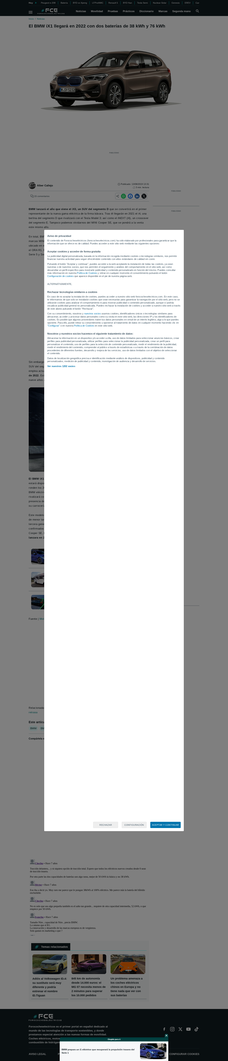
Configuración (134, 825)
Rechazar (105, 825)
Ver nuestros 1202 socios (61, 366)
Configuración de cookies (60, 276)
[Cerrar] (166, 1035)
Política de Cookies (87, 273)
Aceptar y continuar (165, 825)
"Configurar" (53, 325)
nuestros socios (92, 313)
